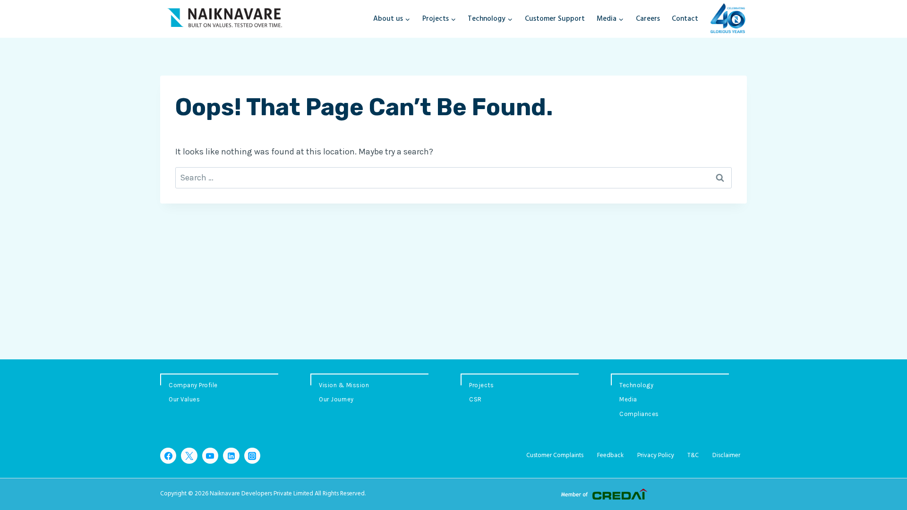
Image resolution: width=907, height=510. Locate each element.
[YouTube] (210, 456)
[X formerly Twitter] (189, 456)
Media (628, 399)
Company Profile (193, 385)
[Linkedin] (231, 456)
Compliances (639, 413)
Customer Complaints (554, 455)
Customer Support (555, 19)
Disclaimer (726, 455)
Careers (648, 19)
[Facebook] (168, 456)
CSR (475, 399)
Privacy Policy (655, 455)
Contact (685, 19)
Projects (481, 385)
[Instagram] (252, 456)
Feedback (610, 455)
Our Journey (336, 399)
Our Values (184, 399)
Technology (636, 385)
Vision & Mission (344, 385)
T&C (693, 455)
